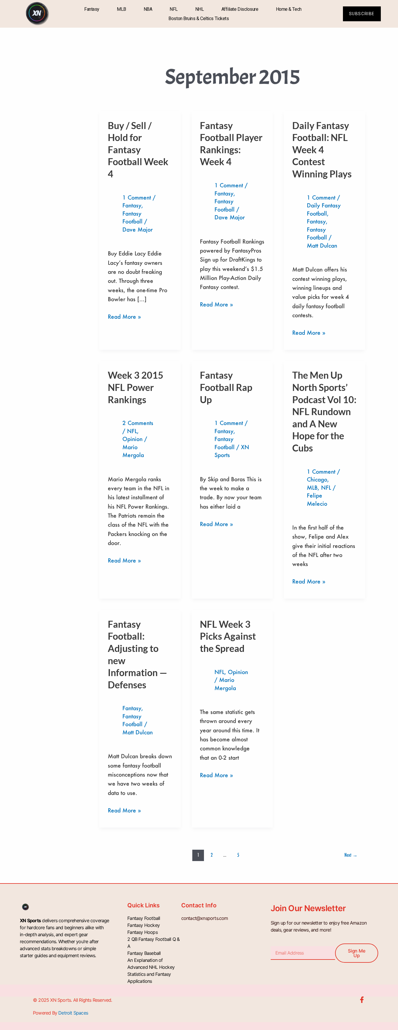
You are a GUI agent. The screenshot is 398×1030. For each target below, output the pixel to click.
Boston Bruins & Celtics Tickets (198, 18)
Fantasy (91, 9)
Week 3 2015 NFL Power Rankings (135, 387)
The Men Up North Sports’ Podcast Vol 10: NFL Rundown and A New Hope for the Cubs (324, 411)
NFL (174, 9)
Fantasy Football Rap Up (226, 387)
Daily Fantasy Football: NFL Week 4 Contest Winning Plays (322, 149)
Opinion (132, 438)
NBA (148, 9)
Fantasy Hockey (143, 925)
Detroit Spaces (73, 1013)
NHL (199, 9)
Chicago (317, 479)
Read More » (124, 316)
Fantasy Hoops (142, 932)
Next (351, 855)
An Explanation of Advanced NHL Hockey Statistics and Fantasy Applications (151, 970)
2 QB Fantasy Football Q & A (153, 942)
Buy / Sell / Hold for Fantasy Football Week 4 (138, 149)
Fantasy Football (143, 918)
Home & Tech (289, 9)
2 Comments (137, 422)
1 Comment (136, 197)
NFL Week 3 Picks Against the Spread (228, 636)
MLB (121, 9)
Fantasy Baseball (144, 953)
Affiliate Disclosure (239, 9)
